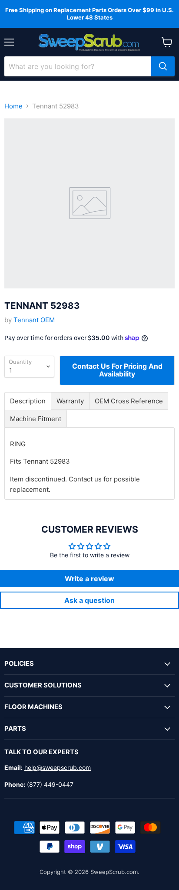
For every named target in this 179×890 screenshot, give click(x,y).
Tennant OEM (34, 320)
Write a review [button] (89, 578)
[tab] (27, 401)
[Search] (163, 66)
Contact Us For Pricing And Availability (117, 370)
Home (13, 106)
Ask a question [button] (89, 600)
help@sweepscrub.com (57, 767)
